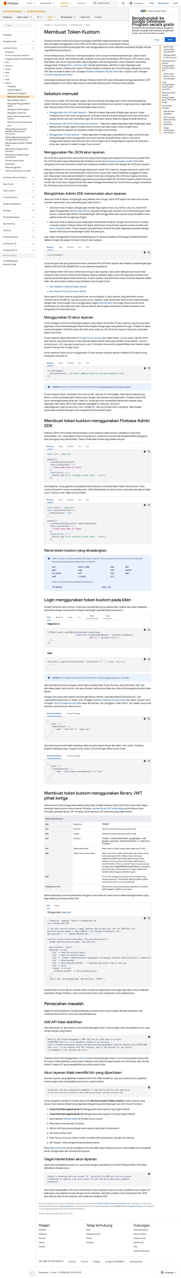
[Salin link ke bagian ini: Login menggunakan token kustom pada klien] (133, 600)
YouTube (89, 1242)
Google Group (140, 1238)
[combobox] (105, 3)
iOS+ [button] (49, 617)
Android (77, 65)
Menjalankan (46, 3)
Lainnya (81, 3)
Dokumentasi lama (141, 1251)
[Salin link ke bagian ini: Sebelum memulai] (80, 94)
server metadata (57, 228)
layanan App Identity (80, 211)
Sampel (42, 1238)
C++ (119, 678)
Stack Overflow (140, 1234)
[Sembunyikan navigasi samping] (32, 1273)
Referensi (85, 17)
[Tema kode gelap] (145, 252)
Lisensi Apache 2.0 (66, 1206)
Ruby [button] (57, 905)
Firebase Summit (93, 1234)
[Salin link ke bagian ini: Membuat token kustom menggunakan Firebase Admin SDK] (55, 426)
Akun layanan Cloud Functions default (67, 291)
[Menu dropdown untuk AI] (42, 17)
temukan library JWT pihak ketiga (108, 808)
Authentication (36, 11)
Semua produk (136, 1261)
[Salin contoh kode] (149, 252)
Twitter (89, 1238)
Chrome (84, 1261)
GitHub (42, 1246)
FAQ (135, 1246)
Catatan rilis (139, 1242)
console (90, 338)
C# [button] (87, 247)
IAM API (82, 1058)
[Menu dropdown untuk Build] (35, 3)
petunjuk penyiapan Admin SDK (122, 161)
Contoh (98, 17)
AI (38, 17)
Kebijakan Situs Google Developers (129, 1206)
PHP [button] (48, 905)
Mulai (170, 39)
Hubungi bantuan (141, 1230)
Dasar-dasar (22, 17)
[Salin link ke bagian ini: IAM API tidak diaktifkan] (84, 1022)
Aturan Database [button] (54, 713)
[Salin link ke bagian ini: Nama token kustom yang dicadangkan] (109, 550)
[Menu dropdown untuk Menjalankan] (55, 3)
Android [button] (59, 617)
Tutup (156, 39)
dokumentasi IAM (58, 1148)
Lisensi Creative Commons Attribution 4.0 (113, 1203)
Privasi (53, 1272)
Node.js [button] (50, 247)
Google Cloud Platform (115, 1261)
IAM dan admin (70, 1119)
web (84, 65)
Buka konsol (163, 3)
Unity (114, 678)
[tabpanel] (97, 255)
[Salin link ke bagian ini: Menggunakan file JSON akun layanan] (107, 152)
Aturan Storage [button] (73, 713)
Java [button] (60, 247)
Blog (152, 3)
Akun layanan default (67, 286)
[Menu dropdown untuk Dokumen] (72, 3)
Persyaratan (44, 1272)
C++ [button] (79, 617)
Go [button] (79, 247)
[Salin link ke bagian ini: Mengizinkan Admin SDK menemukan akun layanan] (129, 193)
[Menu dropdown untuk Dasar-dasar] (31, 17)
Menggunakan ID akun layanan (64, 134)
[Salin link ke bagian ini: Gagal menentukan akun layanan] (99, 1159)
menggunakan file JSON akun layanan (114, 387)
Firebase (47, 25)
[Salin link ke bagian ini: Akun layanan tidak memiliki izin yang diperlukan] (124, 1072)
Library (42, 1242)
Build (29, 3)
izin (93, 407)
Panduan (42, 1230)
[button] (15, 41)
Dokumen (64, 3)
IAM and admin (106, 303)
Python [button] (70, 247)
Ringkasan (7, 17)
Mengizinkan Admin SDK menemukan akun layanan (73, 123)
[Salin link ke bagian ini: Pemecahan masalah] (86, 1004)
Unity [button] (70, 617)
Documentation (13, 11)
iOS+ (70, 65)
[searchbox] (17, 25)
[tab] (50, 247)
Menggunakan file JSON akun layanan (67, 112)
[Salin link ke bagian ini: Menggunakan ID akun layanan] (96, 317)
